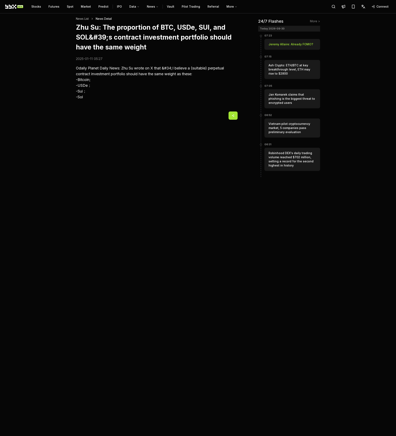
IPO (119, 6)
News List (82, 18)
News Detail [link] (104, 18)
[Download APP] (353, 6)
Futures (53, 6)
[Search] (333, 6)
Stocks (36, 6)
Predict (103, 6)
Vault (170, 6)
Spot (70, 6)
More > (315, 21)
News (151, 6)
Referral (213, 6)
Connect (382, 6)
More (230, 6)
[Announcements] (343, 6)
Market (86, 6)
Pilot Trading (191, 6)
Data (132, 6)
